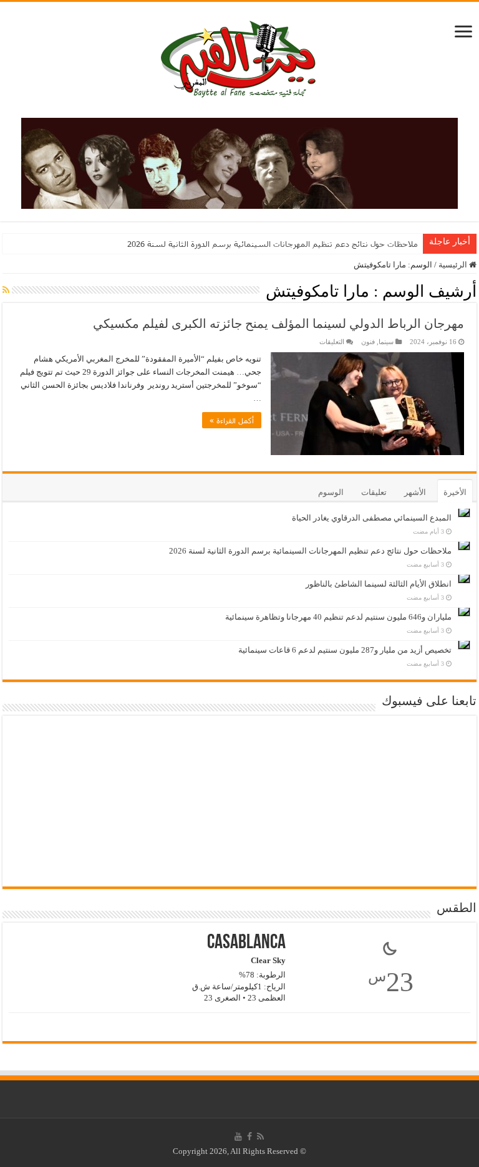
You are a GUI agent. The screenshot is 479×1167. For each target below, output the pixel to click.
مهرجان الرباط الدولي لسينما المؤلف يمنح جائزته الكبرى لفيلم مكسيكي (278, 323)
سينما (386, 341)
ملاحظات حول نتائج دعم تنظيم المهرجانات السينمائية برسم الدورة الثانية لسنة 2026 (272, 244)
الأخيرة (455, 492)
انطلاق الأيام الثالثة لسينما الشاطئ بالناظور (379, 583)
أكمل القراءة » (232, 420)
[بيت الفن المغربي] (239, 57)
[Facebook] (249, 1136)
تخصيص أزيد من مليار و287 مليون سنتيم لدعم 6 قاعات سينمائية (345, 650)
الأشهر (415, 492)
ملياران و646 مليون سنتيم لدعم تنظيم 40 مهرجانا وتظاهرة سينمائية (338, 617)
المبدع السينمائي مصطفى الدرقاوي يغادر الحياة (372, 517)
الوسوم (331, 492)
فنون (368, 341)
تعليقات (374, 492)
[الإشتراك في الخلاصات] (5, 290)
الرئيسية (453, 264)
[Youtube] (238, 1136)
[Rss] (260, 1136)
